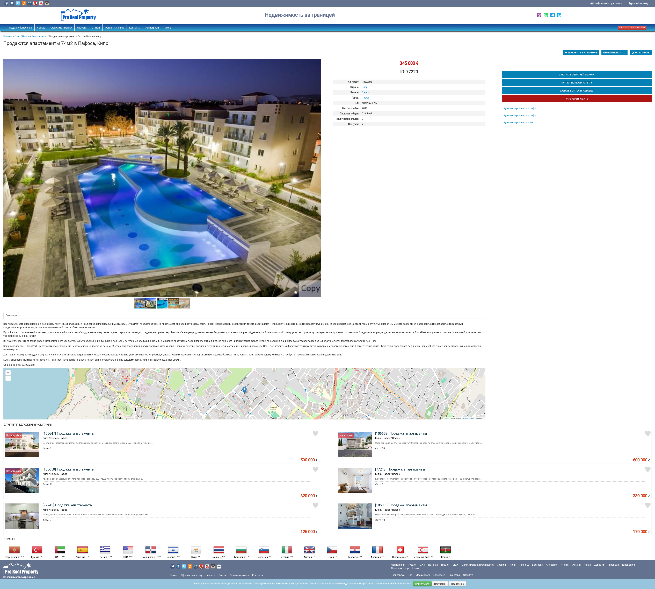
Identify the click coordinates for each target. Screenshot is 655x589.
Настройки (440, 584)
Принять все (422, 584)
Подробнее (457, 584)
